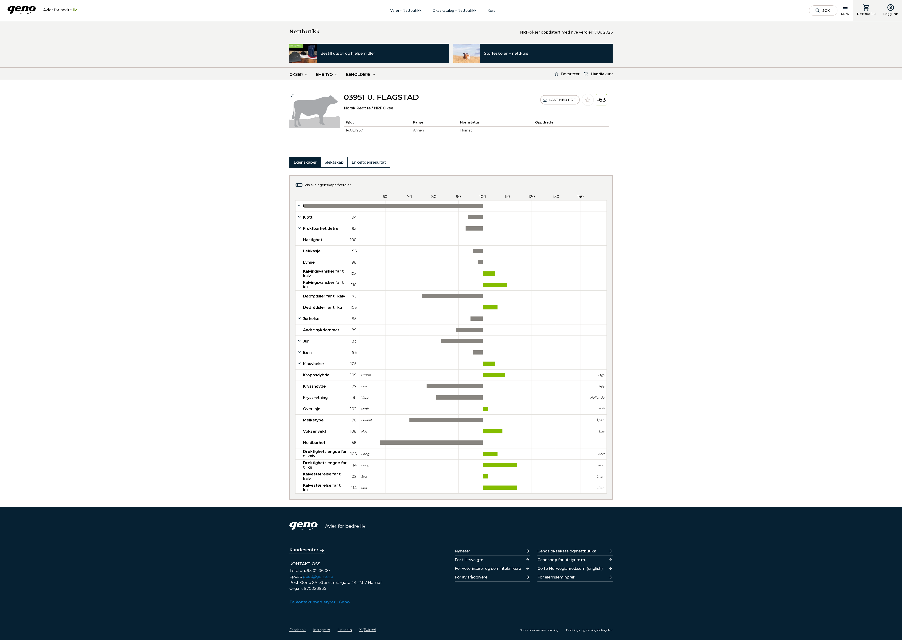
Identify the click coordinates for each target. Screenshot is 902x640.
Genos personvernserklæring (539, 630)
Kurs (491, 10)
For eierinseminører (556, 577)
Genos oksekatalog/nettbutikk (566, 551)
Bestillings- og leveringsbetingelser (589, 630)
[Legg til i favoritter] (588, 100)
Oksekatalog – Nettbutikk (454, 10)
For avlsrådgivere (471, 577)
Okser (296, 74)
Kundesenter (303, 549)
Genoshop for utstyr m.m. (561, 560)
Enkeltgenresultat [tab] (369, 162)
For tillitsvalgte (469, 560)
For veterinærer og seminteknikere (488, 568)
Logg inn (890, 14)
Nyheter (462, 551)
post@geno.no (318, 576)
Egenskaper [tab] (305, 162)
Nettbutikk (866, 14)
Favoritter (570, 74)
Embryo (324, 74)
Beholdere (358, 74)
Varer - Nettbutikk (405, 10)
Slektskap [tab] (334, 162)
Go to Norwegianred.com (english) (570, 568)
